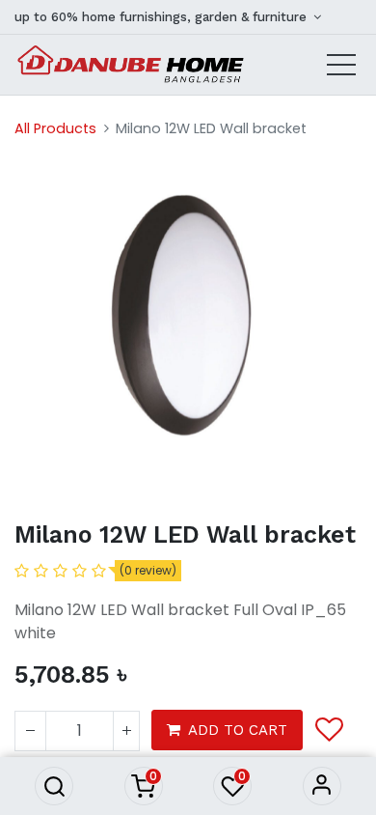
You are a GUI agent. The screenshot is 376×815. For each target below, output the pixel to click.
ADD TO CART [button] (237, 730)
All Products (55, 128)
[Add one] (126, 731)
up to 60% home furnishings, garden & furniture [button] (162, 17)
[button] (54, 786)
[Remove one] (30, 731)
